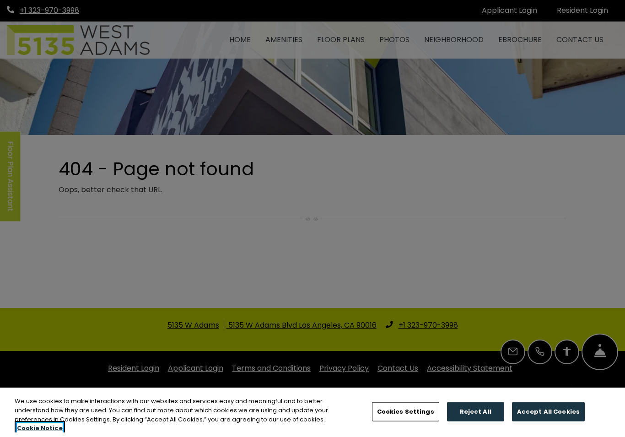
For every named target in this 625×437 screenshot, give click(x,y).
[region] (312, 412)
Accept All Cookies (548, 411)
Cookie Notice (40, 427)
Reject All (475, 411)
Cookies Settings (405, 411)
